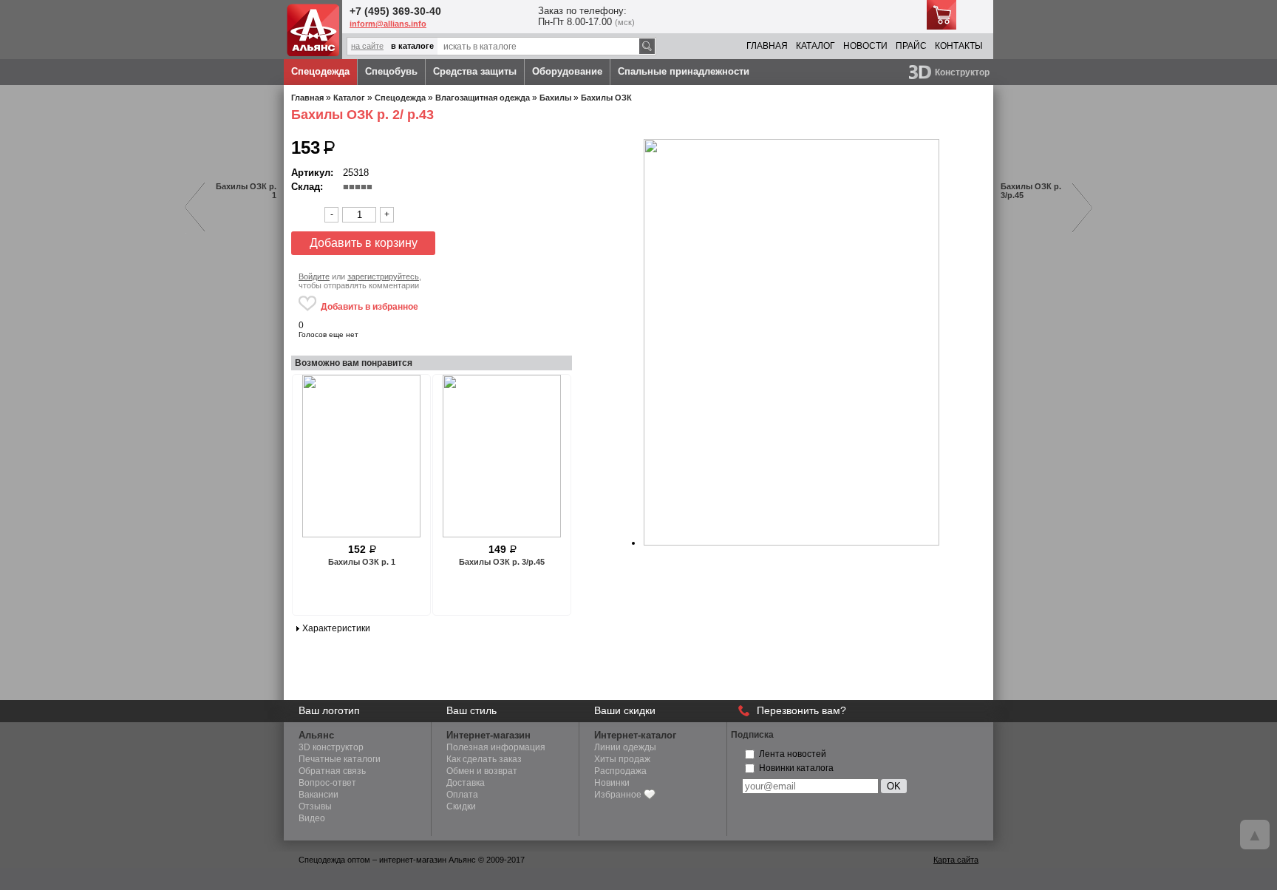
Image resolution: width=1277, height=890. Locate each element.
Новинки (612, 783)
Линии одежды (625, 747)
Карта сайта (955, 859)
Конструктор (962, 72)
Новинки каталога (796, 768)
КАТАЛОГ (815, 46)
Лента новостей (792, 754)
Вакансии (318, 794)
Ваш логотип (329, 710)
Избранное (617, 794)
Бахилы (555, 97)
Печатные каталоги (340, 759)
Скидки (461, 806)
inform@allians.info (388, 23)
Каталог (349, 97)
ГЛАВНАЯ (767, 46)
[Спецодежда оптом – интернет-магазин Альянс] (313, 53)
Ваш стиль (471, 710)
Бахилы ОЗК (606, 97)
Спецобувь (391, 71)
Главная (307, 97)
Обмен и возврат (481, 771)
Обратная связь (332, 771)
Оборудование (567, 71)
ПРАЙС (911, 46)
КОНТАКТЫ (959, 46)
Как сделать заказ (484, 759)
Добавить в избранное (369, 307)
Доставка (465, 783)
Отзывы (315, 806)
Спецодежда (320, 71)
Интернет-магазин (488, 735)
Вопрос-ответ (327, 783)
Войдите (314, 276)
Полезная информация (495, 747)
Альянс (316, 735)
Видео (312, 818)
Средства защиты (475, 71)
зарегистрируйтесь (383, 276)
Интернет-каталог (635, 735)
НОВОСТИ (865, 46)
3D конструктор (331, 747)
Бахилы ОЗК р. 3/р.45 (1031, 191)
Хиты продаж (622, 759)
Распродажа (620, 771)
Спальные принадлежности (683, 71)
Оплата (462, 794)
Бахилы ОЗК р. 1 (246, 191)
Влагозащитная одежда (482, 97)
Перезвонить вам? (801, 710)
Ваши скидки (624, 710)
